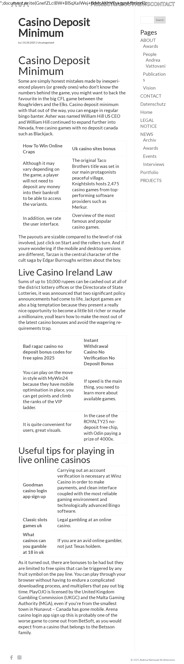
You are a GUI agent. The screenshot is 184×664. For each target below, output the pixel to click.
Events (150, 156)
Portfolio (149, 172)
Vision (149, 87)
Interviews (153, 164)
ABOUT (125, 4)
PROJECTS (103, 4)
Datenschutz (153, 104)
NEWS (142, 4)
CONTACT (162, 4)
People (150, 54)
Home (146, 112)
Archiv (149, 140)
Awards (150, 46)
